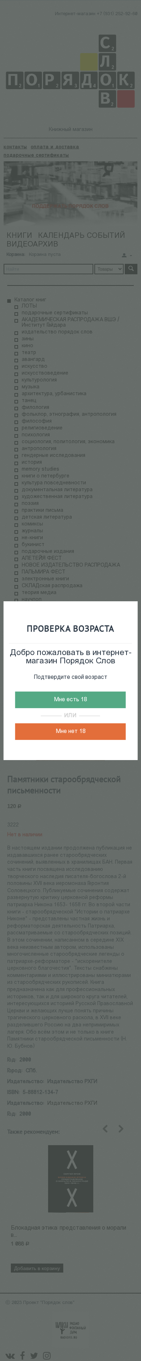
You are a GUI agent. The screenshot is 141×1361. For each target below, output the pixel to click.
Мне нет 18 (71, 731)
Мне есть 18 (70, 700)
